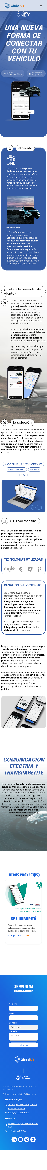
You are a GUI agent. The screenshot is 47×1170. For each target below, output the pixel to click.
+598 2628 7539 (16, 1119)
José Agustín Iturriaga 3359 (22, 1115)
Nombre (13, 1014)
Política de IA (30, 1105)
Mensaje (13, 1041)
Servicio (13, 1033)
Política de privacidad (12, 1105)
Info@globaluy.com (18, 1123)
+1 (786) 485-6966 (17, 1141)
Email (11, 1024)
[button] (41, 6)
